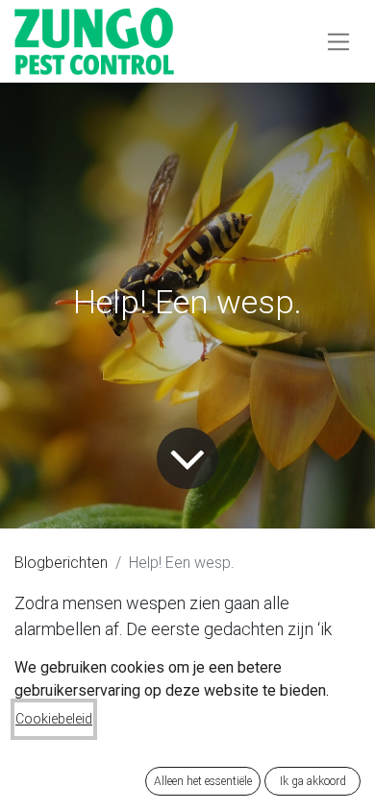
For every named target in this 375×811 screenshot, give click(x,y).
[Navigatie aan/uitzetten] (339, 40)
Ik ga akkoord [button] (313, 781)
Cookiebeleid (53, 718)
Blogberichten (61, 562)
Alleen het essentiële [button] (203, 781)
